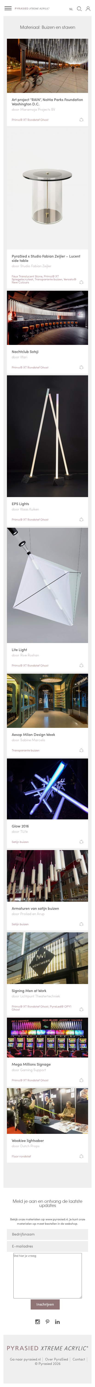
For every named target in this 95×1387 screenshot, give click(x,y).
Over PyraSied (56, 1359)
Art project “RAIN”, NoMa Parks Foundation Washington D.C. (47, 101)
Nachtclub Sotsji (25, 351)
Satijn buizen (20, 841)
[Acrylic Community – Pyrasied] (32, 8)
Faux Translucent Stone (27, 276)
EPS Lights (20, 503)
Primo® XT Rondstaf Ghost (30, 119)
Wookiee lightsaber (28, 1140)
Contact (79, 1359)
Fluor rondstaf (21, 1156)
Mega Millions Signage (31, 1064)
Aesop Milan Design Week (33, 734)
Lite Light (19, 649)
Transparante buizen (48, 279)
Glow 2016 (20, 826)
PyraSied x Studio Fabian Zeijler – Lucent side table (46, 258)
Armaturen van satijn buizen (35, 908)
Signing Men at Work (29, 990)
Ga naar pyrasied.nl (25, 1359)
